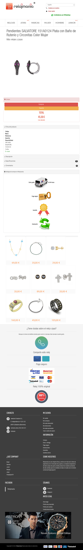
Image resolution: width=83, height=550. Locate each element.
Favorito (41, 108)
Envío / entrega (46, 443)
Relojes (11, 23)
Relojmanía (11, 489)
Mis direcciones (47, 426)
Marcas (35, 23)
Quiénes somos (47, 453)
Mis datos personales (48, 428)
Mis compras (46, 421)
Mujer (47, 23)
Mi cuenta (45, 418)
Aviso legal (45, 502)
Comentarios (9, 166)
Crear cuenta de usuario (49, 431)
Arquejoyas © (10, 475)
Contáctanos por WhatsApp (62, 15)
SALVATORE (8, 145)
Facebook (49, 488)
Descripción (9, 157)
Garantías (45, 450)
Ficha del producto (11, 127)
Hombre (59, 23)
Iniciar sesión (51, 11)
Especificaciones (10, 161)
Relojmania (19, 546)
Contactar (13, 431)
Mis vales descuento (48, 423)
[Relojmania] (22, 5)
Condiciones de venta (48, 509)
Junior (73, 22)
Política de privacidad (48, 504)
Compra (45, 440)
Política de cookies (47, 507)
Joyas (24, 22)
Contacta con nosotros (53, 8)
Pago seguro (46, 445)
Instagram (49, 492)
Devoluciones (46, 448)
